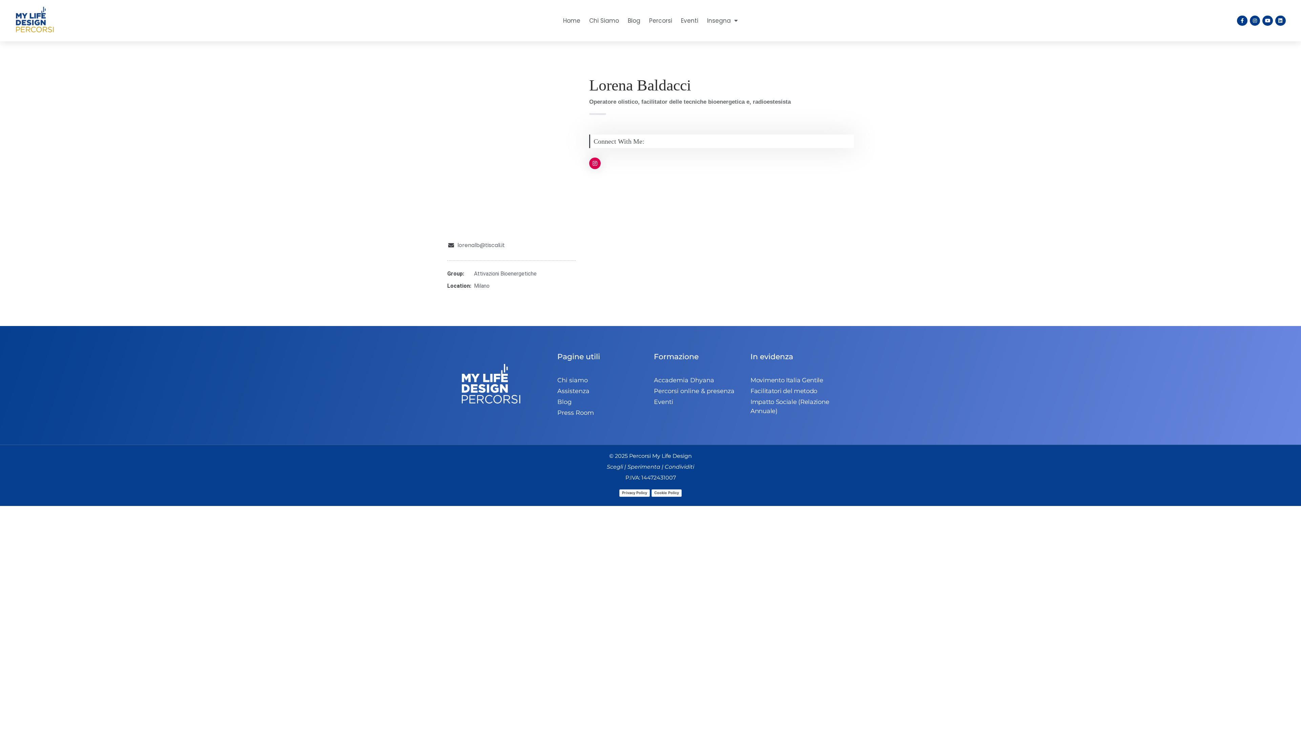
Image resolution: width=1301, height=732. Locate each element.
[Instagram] (1255, 21)
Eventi (689, 21)
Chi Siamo (604, 21)
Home (571, 21)
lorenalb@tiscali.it (481, 245)
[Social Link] (595, 163)
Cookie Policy (666, 492)
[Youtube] (1267, 21)
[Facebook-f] (1242, 21)
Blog (634, 21)
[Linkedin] (1280, 21)
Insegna (719, 21)
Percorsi (660, 21)
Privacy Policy (634, 492)
